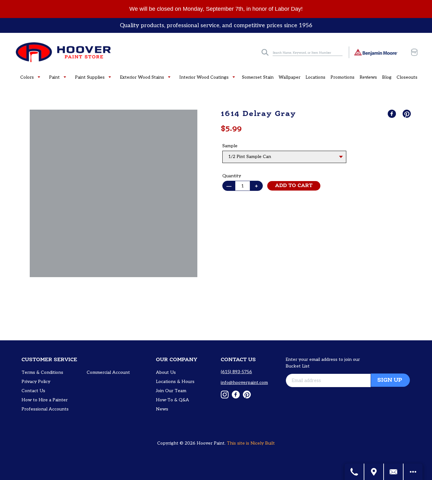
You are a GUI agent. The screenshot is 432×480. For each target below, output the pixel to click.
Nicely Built (262, 443)
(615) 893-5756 (236, 371)
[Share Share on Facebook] (392, 114)
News (162, 409)
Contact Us (33, 390)
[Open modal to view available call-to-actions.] (413, 472)
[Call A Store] (354, 472)
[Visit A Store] (374, 472)
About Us (166, 372)
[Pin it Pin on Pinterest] (407, 114)
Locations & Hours (175, 381)
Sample (230, 146)
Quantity (231, 176)
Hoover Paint (211, 443)
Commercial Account (108, 372)
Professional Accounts (45, 409)
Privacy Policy (36, 381)
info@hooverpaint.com (244, 382)
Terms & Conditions (42, 372)
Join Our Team (171, 390)
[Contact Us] (394, 472)
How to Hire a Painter (45, 400)
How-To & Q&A (172, 400)
